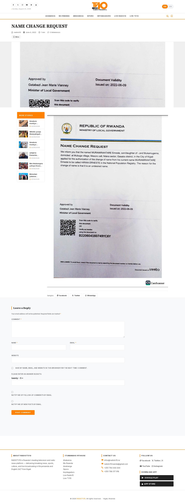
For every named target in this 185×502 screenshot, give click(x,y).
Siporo (66, 469)
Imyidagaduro (69, 472)
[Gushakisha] (167, 16)
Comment (16, 319)
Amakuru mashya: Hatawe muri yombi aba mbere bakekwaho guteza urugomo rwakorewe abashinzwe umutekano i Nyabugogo (36, 122)
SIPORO (90, 16)
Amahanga (67, 466)
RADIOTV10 (81, 499)
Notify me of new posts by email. (26, 404)
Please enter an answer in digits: (26, 374)
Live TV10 (67, 478)
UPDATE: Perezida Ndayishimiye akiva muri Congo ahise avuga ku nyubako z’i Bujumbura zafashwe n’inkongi (35, 154)
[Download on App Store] (36, 5)
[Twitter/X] (18, 5)
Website (15, 355)
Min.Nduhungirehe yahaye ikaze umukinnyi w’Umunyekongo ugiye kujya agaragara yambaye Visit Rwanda (36, 164)
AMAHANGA (78, 16)
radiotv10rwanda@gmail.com (116, 464)
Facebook (63, 295)
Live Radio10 (68, 475)
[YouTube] (27, 5)
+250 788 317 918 (111, 471)
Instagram (158, 466)
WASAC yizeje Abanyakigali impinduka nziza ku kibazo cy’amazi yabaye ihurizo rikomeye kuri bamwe (35, 133)
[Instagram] (22, 5)
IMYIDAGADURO (104, 16)
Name (14, 343)
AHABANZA (50, 16)
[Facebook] (13, 5)
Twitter (77, 295)
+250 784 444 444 (112, 468)
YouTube (146, 466)
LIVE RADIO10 (120, 16)
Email (73, 343)
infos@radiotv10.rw (112, 460)
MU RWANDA (64, 16)
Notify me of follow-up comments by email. (31, 395)
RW (165, 6)
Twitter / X (158, 460)
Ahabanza (67, 460)
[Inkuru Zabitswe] (172, 16)
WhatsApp (91, 295)
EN (170, 6)
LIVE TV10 (134, 16)
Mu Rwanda (68, 463)
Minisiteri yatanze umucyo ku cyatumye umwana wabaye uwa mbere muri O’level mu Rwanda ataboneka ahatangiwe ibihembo (34, 175)
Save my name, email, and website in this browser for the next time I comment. (51, 368)
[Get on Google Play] (31, 5)
